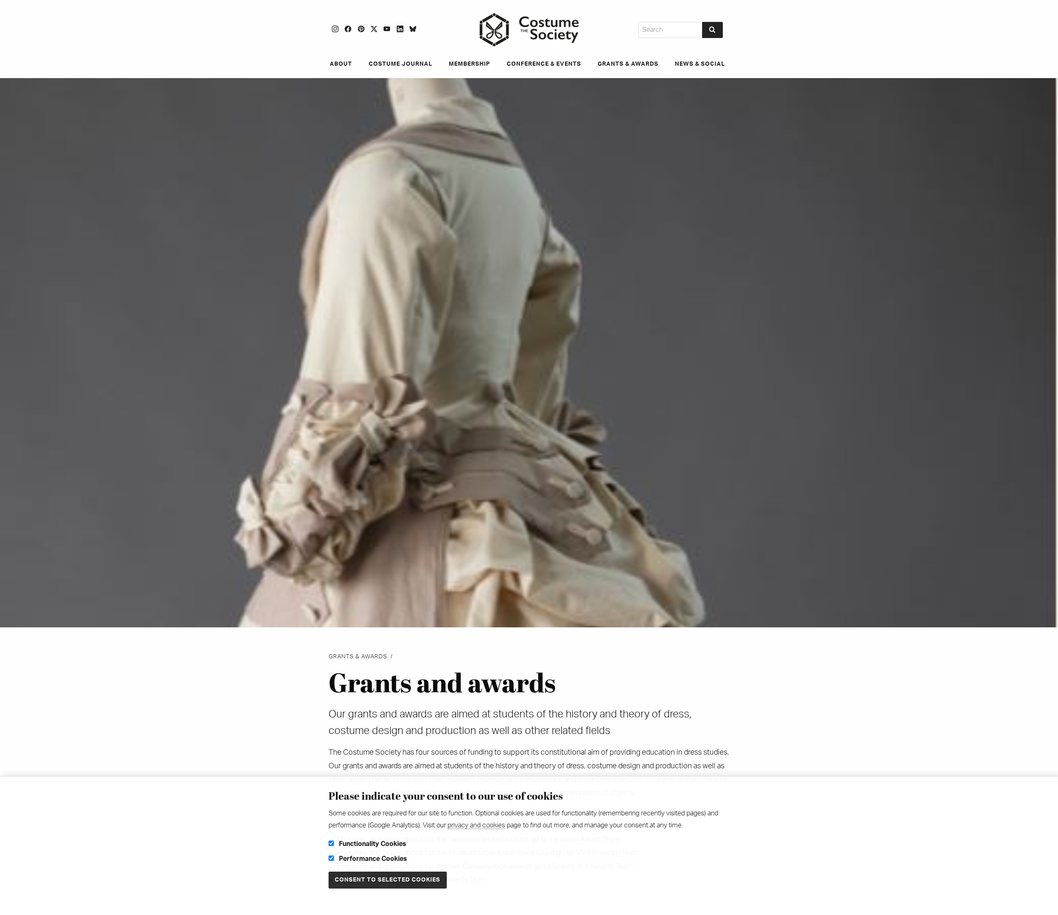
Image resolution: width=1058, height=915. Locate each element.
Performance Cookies (372, 858)
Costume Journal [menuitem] (400, 64)
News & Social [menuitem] (700, 64)
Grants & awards (358, 657)
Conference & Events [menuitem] (544, 64)
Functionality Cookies (371, 844)
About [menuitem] (341, 64)
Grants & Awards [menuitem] (628, 64)
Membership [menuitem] (469, 64)
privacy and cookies (476, 825)
